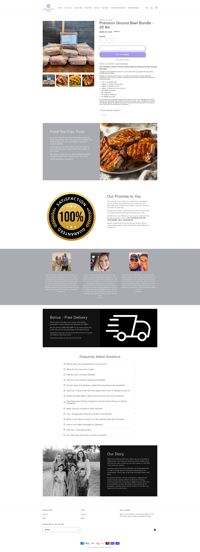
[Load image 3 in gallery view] (75, 81)
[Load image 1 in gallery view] (49, 81)
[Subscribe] (78, 529)
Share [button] (104, 115)
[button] (147, 8)
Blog (44, 518)
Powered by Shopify (107, 547)
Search (45, 514)
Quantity (102, 36)
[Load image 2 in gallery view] (62, 81)
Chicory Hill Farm (96, 547)
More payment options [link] (122, 59)
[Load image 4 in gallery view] (88, 81)
